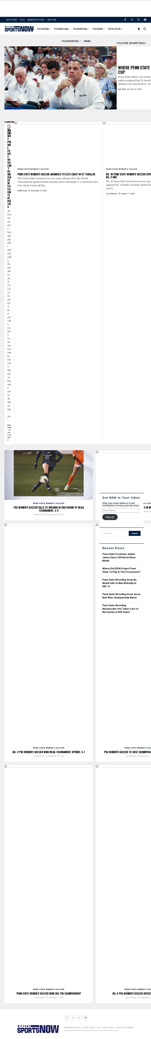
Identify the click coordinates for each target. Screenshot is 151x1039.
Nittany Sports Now (72, 1027)
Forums (87, 41)
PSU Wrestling (61, 28)
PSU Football (43, 28)
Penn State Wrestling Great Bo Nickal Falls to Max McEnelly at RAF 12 (119, 583)
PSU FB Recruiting (70, 41)
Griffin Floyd (22, 191)
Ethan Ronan (39, 515)
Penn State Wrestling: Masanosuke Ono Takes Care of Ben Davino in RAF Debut (120, 608)
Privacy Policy (108, 1027)
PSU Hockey (97, 28)
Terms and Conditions (124, 1027)
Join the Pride (11, 19)
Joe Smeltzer (111, 194)
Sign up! (110, 517)
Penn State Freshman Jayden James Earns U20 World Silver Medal (119, 557)
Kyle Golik (122, 89)
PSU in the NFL (114, 28)
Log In (22, 19)
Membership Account (36, 19)
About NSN (51, 19)
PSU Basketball (80, 28)
